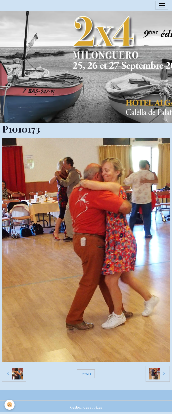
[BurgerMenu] (161, 5)
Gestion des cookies (86, 407)
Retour (86, 373)
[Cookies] (9, 405)
